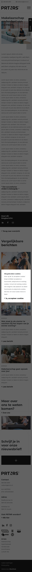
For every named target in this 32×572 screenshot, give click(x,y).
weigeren (10, 286)
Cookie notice (19, 292)
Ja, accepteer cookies (18, 276)
